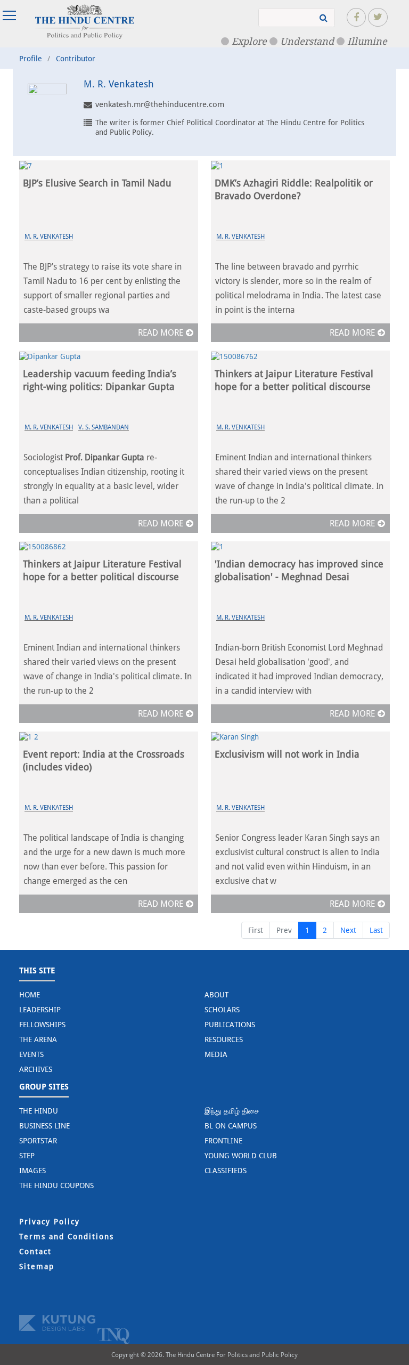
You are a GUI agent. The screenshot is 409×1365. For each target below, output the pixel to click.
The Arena (38, 1039)
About (216, 994)
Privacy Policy (49, 1221)
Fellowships (42, 1024)
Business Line (44, 1126)
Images (32, 1170)
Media (215, 1054)
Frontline (223, 1140)
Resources (223, 1039)
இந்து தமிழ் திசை (231, 1111)
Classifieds (225, 1170)
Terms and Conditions (66, 1236)
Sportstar (38, 1140)
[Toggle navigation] (11, 15)
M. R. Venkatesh (48, 236)
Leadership (40, 1009)
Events (31, 1054)
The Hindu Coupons (56, 1185)
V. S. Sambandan (103, 427)
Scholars (222, 1009)
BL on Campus (230, 1126)
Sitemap (36, 1266)
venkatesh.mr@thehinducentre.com (159, 104)
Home (29, 994)
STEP (27, 1155)
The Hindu (38, 1111)
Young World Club (240, 1155)
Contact (35, 1251)
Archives (35, 1069)
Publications (229, 1024)
